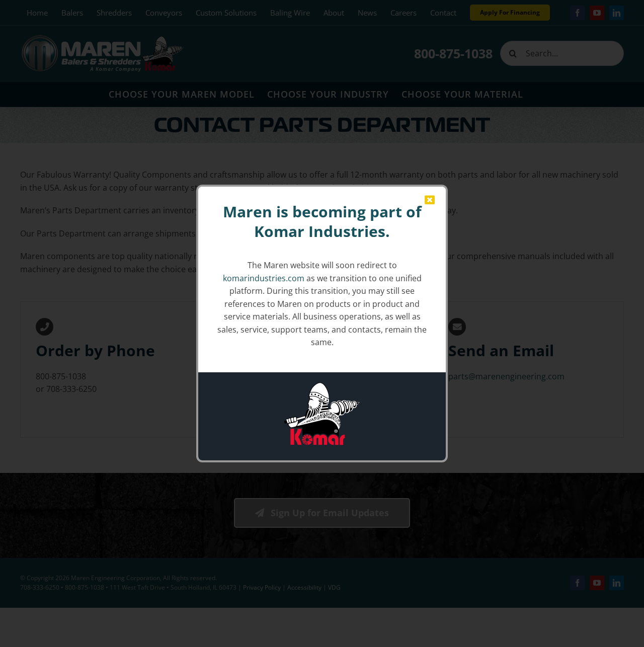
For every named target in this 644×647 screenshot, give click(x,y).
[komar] (322, 386)
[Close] (430, 200)
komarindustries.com (263, 278)
